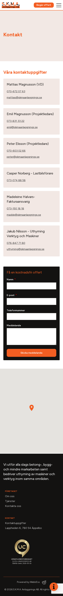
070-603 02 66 (16, 150)
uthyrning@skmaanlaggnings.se (25, 249)
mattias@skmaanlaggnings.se (24, 97)
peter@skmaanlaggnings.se (23, 156)
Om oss (9, 496)
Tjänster (10, 501)
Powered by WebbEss (28, 582)
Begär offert (43, 5)
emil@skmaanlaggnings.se (22, 127)
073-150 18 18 (15, 208)
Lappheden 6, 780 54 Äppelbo (23, 528)
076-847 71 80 (16, 243)
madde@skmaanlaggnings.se (24, 214)
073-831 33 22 (15, 121)
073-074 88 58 (16, 180)
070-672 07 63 (16, 91)
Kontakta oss (13, 506)
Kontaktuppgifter (15, 523)
